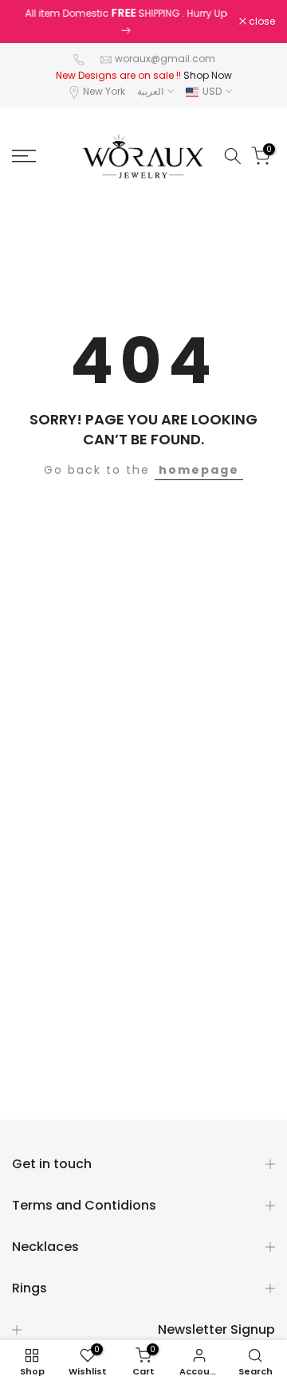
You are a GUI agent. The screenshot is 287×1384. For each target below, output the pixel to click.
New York (104, 91)
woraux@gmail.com (165, 58)
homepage (199, 470)
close (260, 21)
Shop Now (207, 75)
